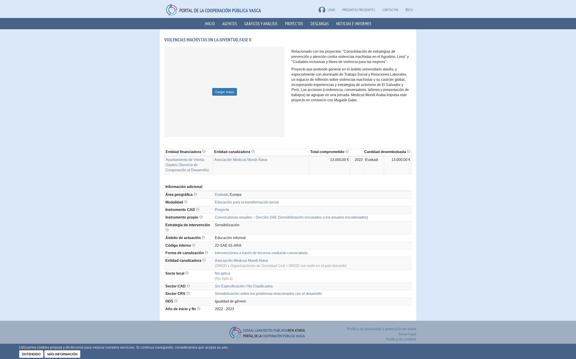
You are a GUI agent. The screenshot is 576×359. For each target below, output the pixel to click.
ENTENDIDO (31, 354)
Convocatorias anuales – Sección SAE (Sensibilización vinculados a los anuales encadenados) (291, 217)
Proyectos (294, 23)
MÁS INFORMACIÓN (62, 354)
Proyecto (222, 210)
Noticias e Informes (353, 23)
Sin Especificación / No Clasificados (244, 286)
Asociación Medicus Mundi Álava (240, 160)
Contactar (390, 9)
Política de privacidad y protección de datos (381, 329)
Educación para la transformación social (247, 202)
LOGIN (331, 9)
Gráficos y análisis (260, 23)
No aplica (222, 273)
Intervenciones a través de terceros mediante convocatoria (261, 253)
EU (411, 9)
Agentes (229, 23)
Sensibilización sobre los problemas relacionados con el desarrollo (268, 294)
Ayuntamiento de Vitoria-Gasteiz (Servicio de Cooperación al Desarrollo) (187, 165)
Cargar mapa (224, 92)
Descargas (319, 23)
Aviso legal (407, 334)
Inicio (210, 23)
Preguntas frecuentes (358, 9)
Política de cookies (401, 339)
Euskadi (221, 194)
